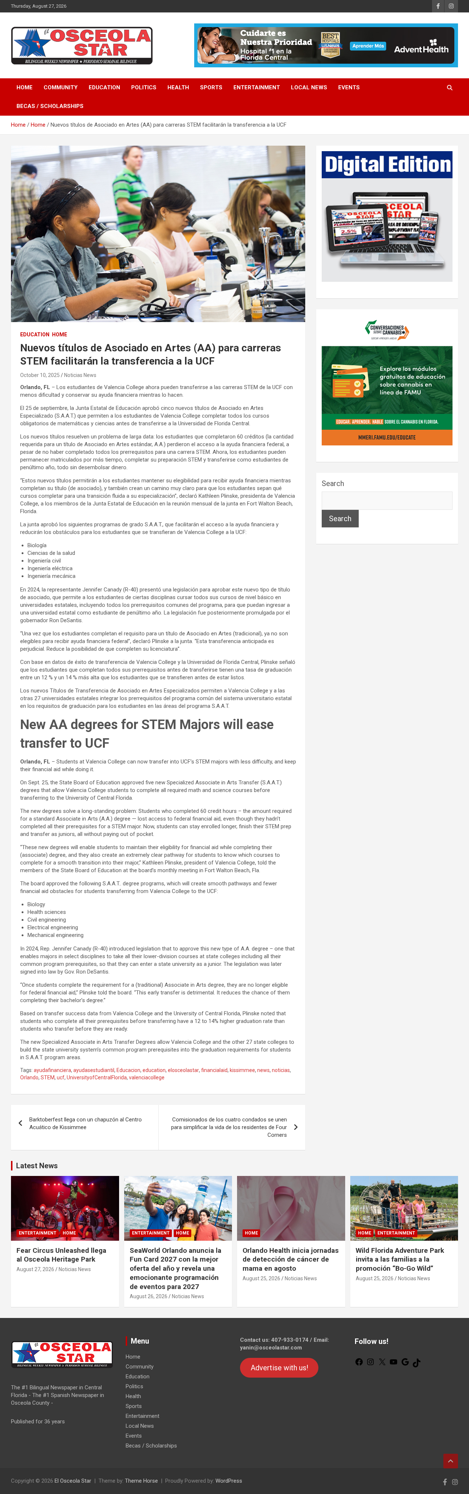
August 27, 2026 (35, 1269)
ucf (60, 1077)
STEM (48, 1077)
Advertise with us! (279, 1367)
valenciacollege (147, 1077)
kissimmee (242, 1070)
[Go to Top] (450, 1461)
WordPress (228, 1481)
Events (349, 87)
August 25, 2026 (261, 1278)
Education (104, 87)
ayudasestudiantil (93, 1070)
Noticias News (80, 375)
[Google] (405, 1364)
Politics (143, 87)
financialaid (214, 1070)
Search (333, 483)
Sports (211, 87)
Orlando (29, 1077)
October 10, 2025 (40, 375)
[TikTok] (416, 1365)
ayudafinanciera (52, 1070)
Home (24, 87)
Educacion (128, 1070)
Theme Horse (141, 1481)
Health (178, 87)
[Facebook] (359, 1364)
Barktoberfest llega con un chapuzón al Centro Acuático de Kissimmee (85, 1123)
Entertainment (256, 87)
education (154, 1070)
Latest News (37, 1165)
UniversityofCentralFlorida (97, 1077)
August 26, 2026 (148, 1296)
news (263, 1070)
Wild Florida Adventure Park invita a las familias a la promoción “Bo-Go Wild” (400, 1259)
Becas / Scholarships (50, 106)
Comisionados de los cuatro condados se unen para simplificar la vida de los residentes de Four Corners (229, 1127)
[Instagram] (370, 1364)
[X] (382, 1364)
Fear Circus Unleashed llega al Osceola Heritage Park (61, 1255)
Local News (309, 87)
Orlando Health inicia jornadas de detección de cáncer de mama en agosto (291, 1259)
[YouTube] (393, 1364)
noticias (281, 1070)
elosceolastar (183, 1070)
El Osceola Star (73, 1481)
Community (61, 87)
